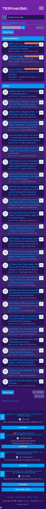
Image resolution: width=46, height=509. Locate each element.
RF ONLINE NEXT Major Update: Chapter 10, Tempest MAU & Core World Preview (23, 150)
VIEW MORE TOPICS (23, 489)
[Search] (23, 27)
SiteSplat (26, 501)
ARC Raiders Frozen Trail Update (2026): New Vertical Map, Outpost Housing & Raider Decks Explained (24, 163)
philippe (14, 77)
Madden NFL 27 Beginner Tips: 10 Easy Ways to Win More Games (24, 415)
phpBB (41, 501)
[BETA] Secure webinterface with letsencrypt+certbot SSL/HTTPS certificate (24, 46)
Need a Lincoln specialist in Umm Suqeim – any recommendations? (24, 453)
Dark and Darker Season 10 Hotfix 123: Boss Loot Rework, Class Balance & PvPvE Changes (24, 176)
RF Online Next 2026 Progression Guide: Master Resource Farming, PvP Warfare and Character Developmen (24, 202)
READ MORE (23, 427)
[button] (42, 396)
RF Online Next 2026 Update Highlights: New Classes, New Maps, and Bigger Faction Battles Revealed (24, 254)
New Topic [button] (8, 32)
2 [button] (39, 396)
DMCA (29, 497)
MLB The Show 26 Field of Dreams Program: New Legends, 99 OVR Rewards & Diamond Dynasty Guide (24, 189)
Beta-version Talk (13, 23)
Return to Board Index (11, 401)
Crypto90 (16, 51)
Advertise (10, 497)
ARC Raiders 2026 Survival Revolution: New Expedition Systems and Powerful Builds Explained (24, 318)
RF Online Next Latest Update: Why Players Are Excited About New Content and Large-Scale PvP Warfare (24, 266)
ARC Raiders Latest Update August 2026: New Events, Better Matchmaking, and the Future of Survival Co (24, 241)
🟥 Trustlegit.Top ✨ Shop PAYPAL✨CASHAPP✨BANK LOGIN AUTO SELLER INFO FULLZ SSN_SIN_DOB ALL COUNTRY (24, 434)
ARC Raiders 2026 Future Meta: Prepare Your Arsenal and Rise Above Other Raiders (24, 305)
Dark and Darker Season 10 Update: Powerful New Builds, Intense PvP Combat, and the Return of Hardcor (24, 137)
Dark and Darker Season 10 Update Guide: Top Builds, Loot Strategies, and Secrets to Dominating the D (24, 124)
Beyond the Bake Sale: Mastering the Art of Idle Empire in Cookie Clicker (24, 472)
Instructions (14, 64)
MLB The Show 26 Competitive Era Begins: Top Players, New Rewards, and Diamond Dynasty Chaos (24, 279)
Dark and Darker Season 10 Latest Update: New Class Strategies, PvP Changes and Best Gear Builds (24, 228)
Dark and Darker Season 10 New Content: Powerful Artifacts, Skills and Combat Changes (24, 215)
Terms (36, 497)
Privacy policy (21, 497)
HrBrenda (14, 96)
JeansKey (14, 156)
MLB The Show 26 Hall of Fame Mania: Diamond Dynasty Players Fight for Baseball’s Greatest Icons (24, 292)
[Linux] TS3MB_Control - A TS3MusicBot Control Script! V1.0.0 (24, 71)
